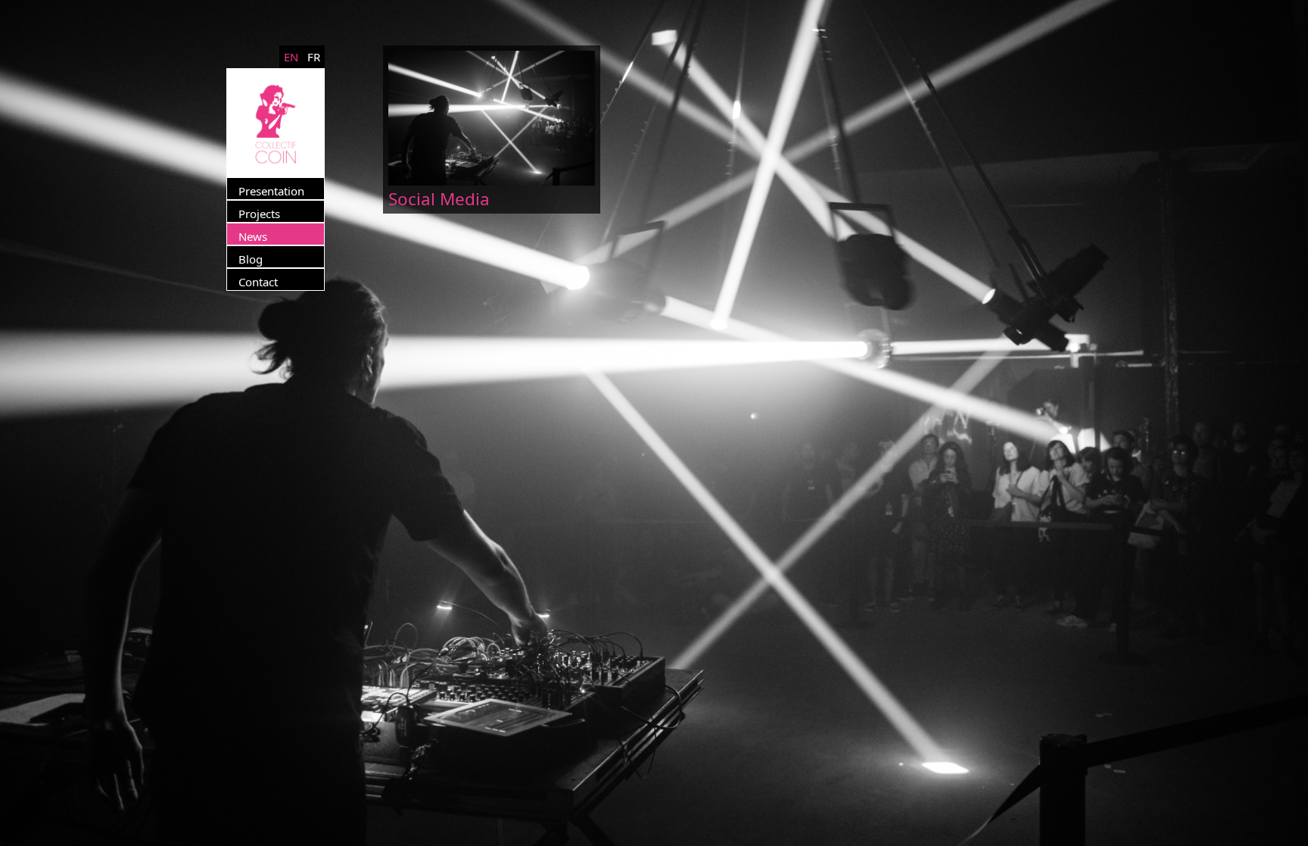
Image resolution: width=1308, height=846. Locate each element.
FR (313, 56)
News (252, 236)
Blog (250, 259)
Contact (258, 281)
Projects (259, 213)
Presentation (271, 190)
